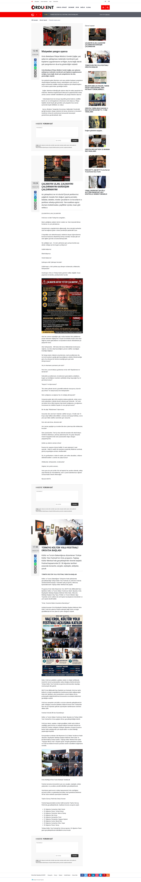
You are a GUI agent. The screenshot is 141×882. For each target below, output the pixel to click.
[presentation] (36, 15)
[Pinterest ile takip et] (104, 875)
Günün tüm (105, 14)
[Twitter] (35, 62)
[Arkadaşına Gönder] (35, 70)
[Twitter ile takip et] (86, 875)
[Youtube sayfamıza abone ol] (89, 875)
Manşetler (37, 1)
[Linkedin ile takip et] (93, 875)
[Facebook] (35, 60)
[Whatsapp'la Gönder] (35, 68)
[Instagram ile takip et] (97, 875)
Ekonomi (71, 7)
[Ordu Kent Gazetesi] (42, 7)
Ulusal (88, 7)
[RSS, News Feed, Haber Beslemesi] (108, 875)
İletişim (60, 875)
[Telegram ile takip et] (100, 875)
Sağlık (82, 7)
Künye (55, 875)
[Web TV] (105, 1)
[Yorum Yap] (35, 76)
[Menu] (103, 7)
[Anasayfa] (32, 1)
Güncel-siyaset (62, 7)
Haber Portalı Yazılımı (39, 879)
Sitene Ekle (55, 1)
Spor (77, 7)
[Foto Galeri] (109, 1)
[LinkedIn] (35, 65)
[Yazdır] (35, 73)
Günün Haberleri (44, 1)
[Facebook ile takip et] (82, 875)
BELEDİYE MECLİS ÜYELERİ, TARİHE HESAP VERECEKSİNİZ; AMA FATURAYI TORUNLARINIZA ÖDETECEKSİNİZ (69, 14)
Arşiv (50, 1)
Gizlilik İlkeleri (67, 875)
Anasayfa (50, 875)
